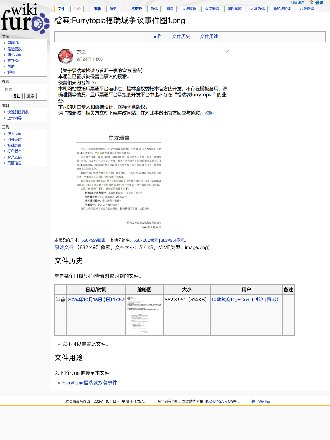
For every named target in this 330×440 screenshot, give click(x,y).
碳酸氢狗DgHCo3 (230, 299)
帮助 (11, 66)
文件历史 (181, 36)
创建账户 (297, 2)
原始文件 (64, 247)
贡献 (272, 299)
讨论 (259, 299)
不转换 (136, 8)
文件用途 (209, 36)
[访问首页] (25, 17)
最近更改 (14, 49)
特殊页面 (14, 145)
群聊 (11, 72)
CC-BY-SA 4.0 (218, 401)
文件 (157, 36)
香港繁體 (212, 8)
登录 (319, 2)
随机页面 (14, 55)
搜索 (5, 81)
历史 (113, 8)
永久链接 (14, 157)
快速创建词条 (18, 112)
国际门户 (14, 43)
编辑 (97, 8)
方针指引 (14, 60)
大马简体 (257, 8)
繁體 (169, 8)
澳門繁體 (235, 8)
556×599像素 (93, 240)
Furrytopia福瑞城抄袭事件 (89, 383)
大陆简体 (189, 8)
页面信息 (14, 163)
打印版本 (14, 151)
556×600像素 (145, 240)
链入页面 (14, 133)
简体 (154, 8)
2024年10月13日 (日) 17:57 (96, 299)
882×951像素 (172, 240)
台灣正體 (307, 8)
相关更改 (14, 139)
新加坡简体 (282, 8)
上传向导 (14, 118)
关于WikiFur (260, 401)
